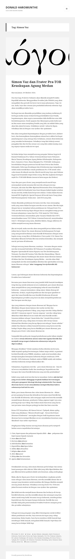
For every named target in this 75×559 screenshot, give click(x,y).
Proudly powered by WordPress (22, 555)
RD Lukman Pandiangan (19, 538)
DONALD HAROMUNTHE (22, 7)
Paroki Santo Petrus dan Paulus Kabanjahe (31, 536)
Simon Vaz (20, 542)
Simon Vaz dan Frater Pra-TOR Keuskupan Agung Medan (36, 84)
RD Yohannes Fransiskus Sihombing (37, 540)
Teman (29, 534)
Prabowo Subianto (55, 536)
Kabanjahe (45, 534)
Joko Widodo (37, 534)
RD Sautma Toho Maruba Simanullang (38, 538)
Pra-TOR (46, 536)
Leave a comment (31, 542)
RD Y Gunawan (21, 540)
